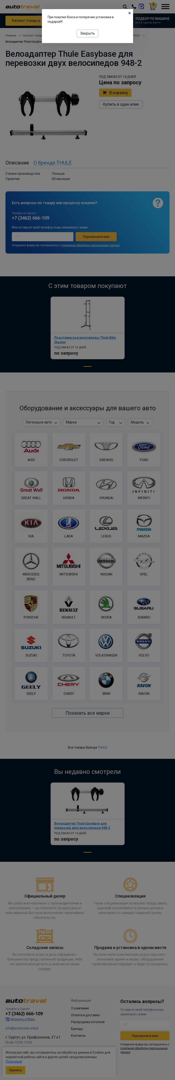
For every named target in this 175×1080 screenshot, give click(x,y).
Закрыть (87, 33)
